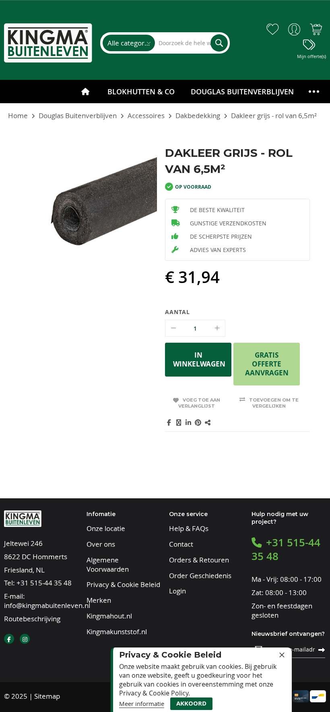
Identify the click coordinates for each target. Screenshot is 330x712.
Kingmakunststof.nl (117, 631)
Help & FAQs (188, 528)
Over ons (101, 544)
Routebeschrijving (32, 618)
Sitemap (47, 696)
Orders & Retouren (199, 560)
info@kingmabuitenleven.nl (47, 605)
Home (18, 115)
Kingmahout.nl (109, 616)
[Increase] (217, 328)
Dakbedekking (197, 115)
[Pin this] (198, 422)
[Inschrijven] (321, 649)
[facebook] (9, 639)
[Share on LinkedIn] (188, 422)
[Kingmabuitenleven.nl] (48, 42)
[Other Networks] (208, 422)
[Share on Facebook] (169, 422)
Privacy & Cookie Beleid (123, 584)
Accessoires (146, 115)
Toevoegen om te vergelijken (274, 403)
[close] (282, 655)
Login (177, 591)
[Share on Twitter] (179, 422)
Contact (181, 544)
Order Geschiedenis (200, 575)
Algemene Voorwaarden (108, 565)
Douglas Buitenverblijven (78, 115)
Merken (99, 600)
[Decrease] (173, 328)
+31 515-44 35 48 (44, 582)
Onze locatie (106, 528)
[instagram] (25, 639)
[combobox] (191, 43)
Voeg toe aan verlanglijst (199, 403)
